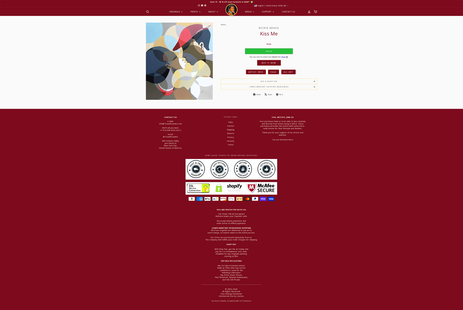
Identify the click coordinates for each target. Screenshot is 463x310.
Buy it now (269, 63)
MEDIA (248, 11)
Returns (230, 133)
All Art (288, 72)
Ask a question (269, 81)
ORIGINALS (175, 11)
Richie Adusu (269, 28)
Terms (231, 144)
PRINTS (195, 11)
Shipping (230, 129)
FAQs (273, 72)
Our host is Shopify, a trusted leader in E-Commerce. (231, 301)
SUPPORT (267, 11)
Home (223, 25)
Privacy (230, 137)
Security (230, 141)
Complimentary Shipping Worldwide (269, 87)
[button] (271, 5)
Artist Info (255, 72)
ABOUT (212, 11)
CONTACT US (288, 11)
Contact (230, 126)
